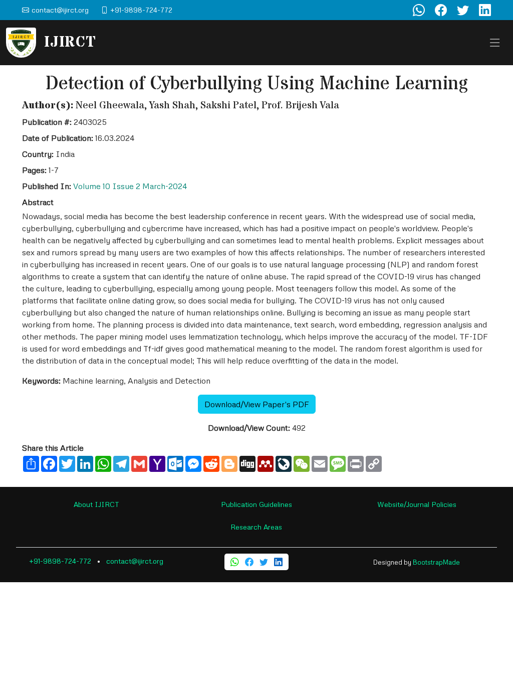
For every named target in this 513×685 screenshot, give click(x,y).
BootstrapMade (436, 562)
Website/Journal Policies (416, 504)
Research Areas (256, 527)
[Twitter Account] (463, 10)
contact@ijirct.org (134, 561)
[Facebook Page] (441, 10)
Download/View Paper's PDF (256, 404)
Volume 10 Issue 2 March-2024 (130, 186)
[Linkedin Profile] (485, 10)
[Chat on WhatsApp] (419, 10)
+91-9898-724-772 (60, 561)
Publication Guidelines (256, 504)
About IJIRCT (96, 504)
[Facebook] (249, 562)
